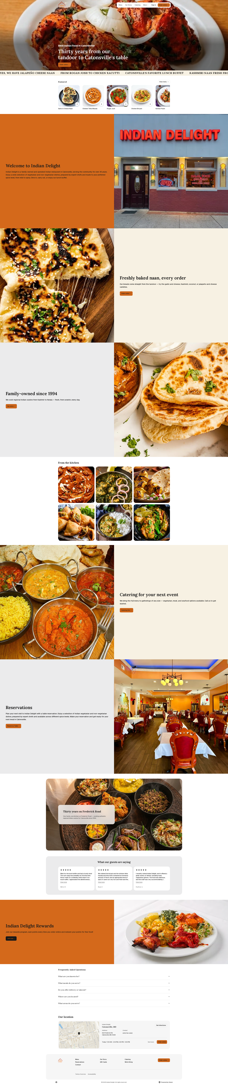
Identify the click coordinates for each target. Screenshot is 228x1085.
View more (63, 882)
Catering (137, 5)
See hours (151, 1042)
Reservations (79, 1062)
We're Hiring (129, 1062)
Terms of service (80, 1074)
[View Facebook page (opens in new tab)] (56, 1082)
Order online (162, 1042)
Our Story (128, 5)
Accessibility (92, 1074)
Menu (120, 5)
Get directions (161, 1025)
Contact (78, 1065)
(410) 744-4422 (127, 1033)
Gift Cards (103, 1062)
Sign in (153, 5)
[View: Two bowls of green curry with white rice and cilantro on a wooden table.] (114, 522)
